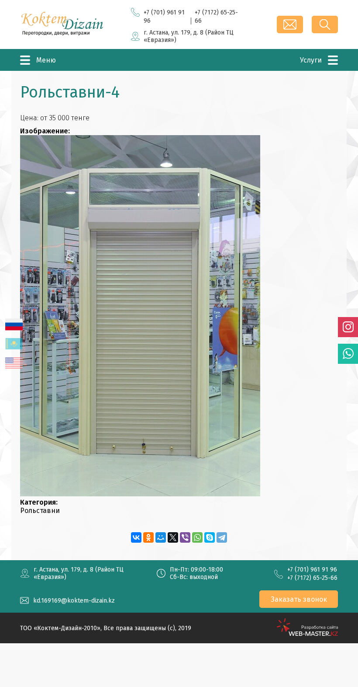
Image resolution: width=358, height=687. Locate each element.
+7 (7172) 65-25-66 (312, 578)
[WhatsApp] (197, 537)
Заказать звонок (299, 599)
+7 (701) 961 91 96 (312, 569)
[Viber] (185, 537)
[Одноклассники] (148, 537)
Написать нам (290, 24)
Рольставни (40, 510)
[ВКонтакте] (136, 537)
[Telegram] (222, 537)
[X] (173, 537)
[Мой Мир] (160, 537)
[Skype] (209, 537)
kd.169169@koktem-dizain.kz (74, 600)
